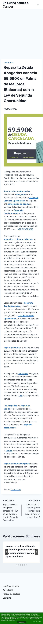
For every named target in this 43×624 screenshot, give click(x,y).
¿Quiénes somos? (11, 586)
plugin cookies (37, 621)
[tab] (17, 565)
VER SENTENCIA (25, 229)
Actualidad (9, 63)
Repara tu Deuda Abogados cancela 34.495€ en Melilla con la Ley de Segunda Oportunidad (10, 511)
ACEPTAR (21, 622)
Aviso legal (8, 590)
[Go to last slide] (6, 552)
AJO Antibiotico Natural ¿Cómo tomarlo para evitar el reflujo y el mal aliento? (32, 509)
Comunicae (16, 489)
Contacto (7, 598)
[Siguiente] (36, 552)
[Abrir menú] (38, 4)
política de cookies (22, 618)
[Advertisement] (21, 32)
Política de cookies (11, 594)
